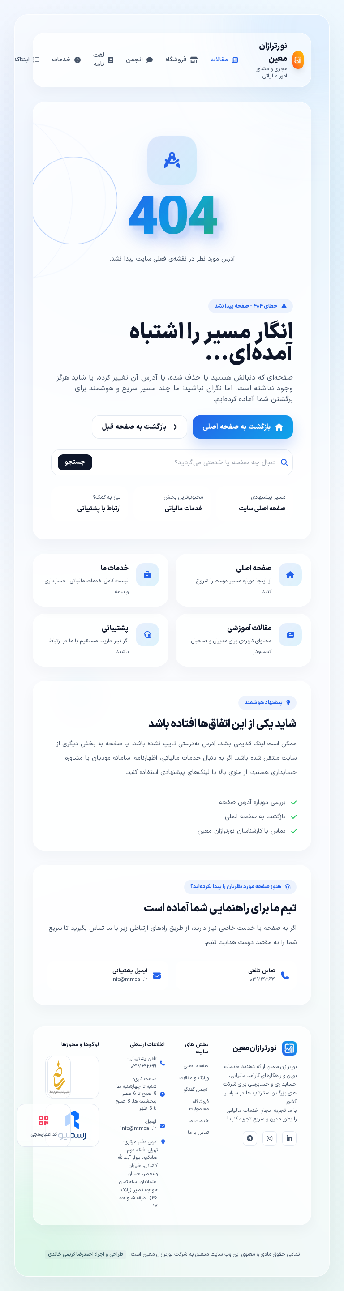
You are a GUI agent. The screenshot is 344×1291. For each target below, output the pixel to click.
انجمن (134, 59)
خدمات (61, 59)
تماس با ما (198, 1133)
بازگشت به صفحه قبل (134, 427)
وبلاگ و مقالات (194, 1078)
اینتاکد (21, 59)
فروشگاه (175, 59)
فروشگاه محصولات (199, 1105)
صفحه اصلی (196, 1066)
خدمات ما (199, 1121)
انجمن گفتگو (196, 1090)
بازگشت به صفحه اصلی (236, 427)
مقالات (219, 59)
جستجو (75, 462)
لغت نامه (98, 60)
